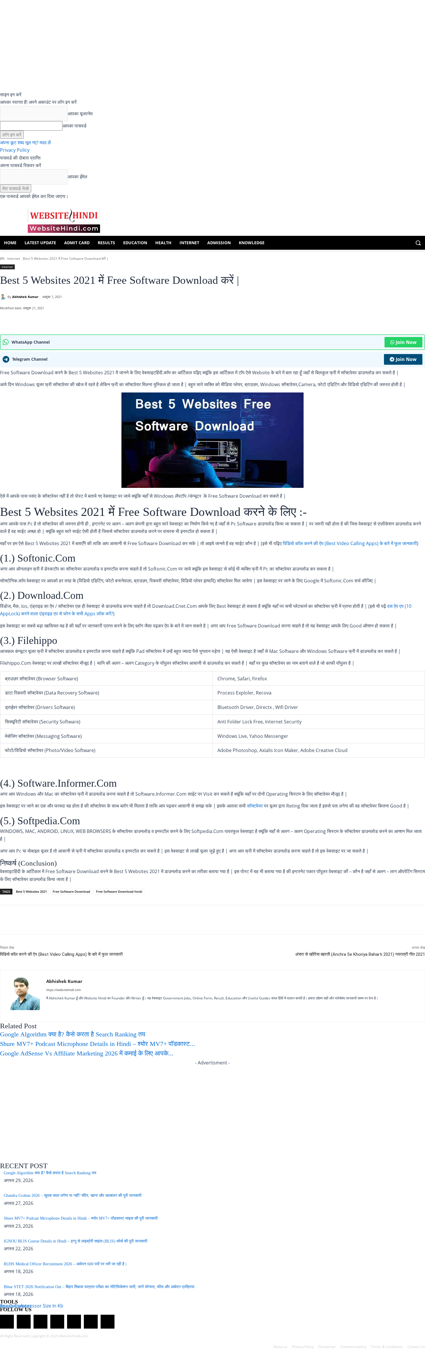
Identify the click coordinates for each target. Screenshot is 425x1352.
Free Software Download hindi (119, 891)
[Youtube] (99, 1008)
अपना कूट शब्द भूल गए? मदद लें (25, 142)
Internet (13, 258)
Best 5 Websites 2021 (31, 891)
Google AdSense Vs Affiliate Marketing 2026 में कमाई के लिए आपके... (86, 1053)
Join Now (406, 342)
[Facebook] (56, 320)
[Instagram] (58, 1008)
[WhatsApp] (43, 320)
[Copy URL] (83, 320)
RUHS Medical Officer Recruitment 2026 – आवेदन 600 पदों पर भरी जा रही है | (65, 1264)
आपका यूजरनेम (80, 113)
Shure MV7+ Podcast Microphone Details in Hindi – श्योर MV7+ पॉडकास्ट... (97, 1043)
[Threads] (107, 1322)
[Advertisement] (212, 1107)
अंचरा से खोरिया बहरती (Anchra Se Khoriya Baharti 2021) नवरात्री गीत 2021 (360, 954)
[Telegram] (40, 1322)
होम (2, 258)
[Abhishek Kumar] (4, 297)
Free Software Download (71, 891)
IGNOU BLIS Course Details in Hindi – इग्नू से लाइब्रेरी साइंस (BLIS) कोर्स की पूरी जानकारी (75, 1241)
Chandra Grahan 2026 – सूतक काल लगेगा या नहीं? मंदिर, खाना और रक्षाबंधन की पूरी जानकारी (72, 1195)
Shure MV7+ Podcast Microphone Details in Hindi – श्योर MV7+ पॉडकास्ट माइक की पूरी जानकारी (81, 1218)
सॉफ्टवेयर (255, 806)
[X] (69, 320)
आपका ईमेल (77, 176)
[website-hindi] (64, 220)
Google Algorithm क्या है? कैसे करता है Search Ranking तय (72, 1034)
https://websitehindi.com (63, 990)
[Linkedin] (68, 1008)
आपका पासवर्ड (74, 126)
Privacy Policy (14, 150)
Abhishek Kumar (25, 297)
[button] (418, 243)
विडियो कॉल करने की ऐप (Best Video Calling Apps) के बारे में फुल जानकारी (350, 543)
